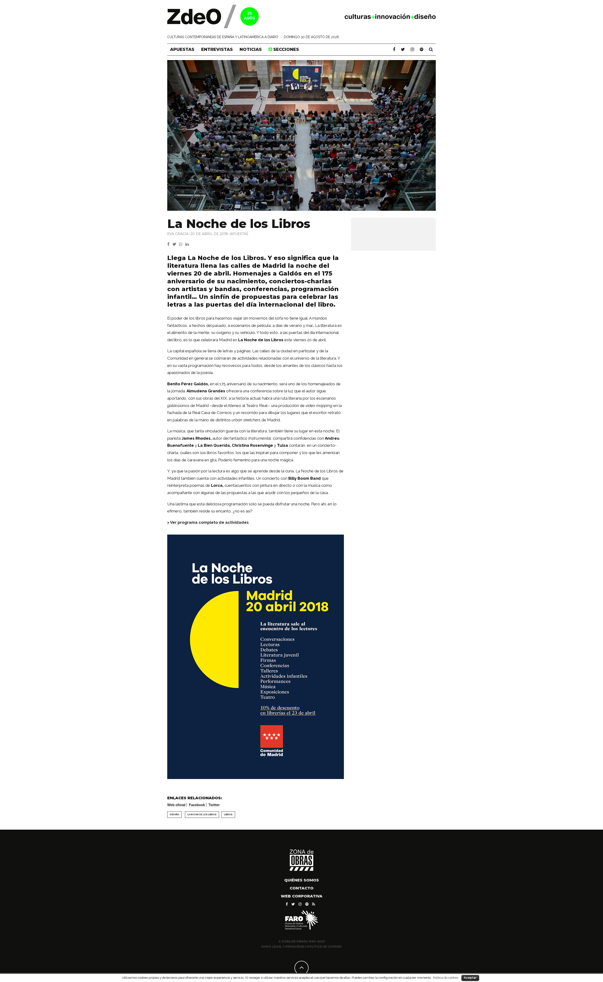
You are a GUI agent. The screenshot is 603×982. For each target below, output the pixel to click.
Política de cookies (445, 977)
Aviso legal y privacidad (283, 946)
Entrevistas (217, 49)
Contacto (302, 888)
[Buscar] (431, 49)
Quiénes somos (301, 880)
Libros (228, 814)
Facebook (197, 805)
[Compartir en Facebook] (169, 244)
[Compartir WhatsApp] (181, 244)
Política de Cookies (324, 946)
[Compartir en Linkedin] (188, 244)
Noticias (251, 49)
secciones (285, 49)
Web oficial (176, 805)
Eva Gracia (177, 234)
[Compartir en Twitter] (175, 244)
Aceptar (470, 977)
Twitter (214, 805)
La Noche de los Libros (201, 814)
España (174, 814)
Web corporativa (301, 896)
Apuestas (182, 49)
